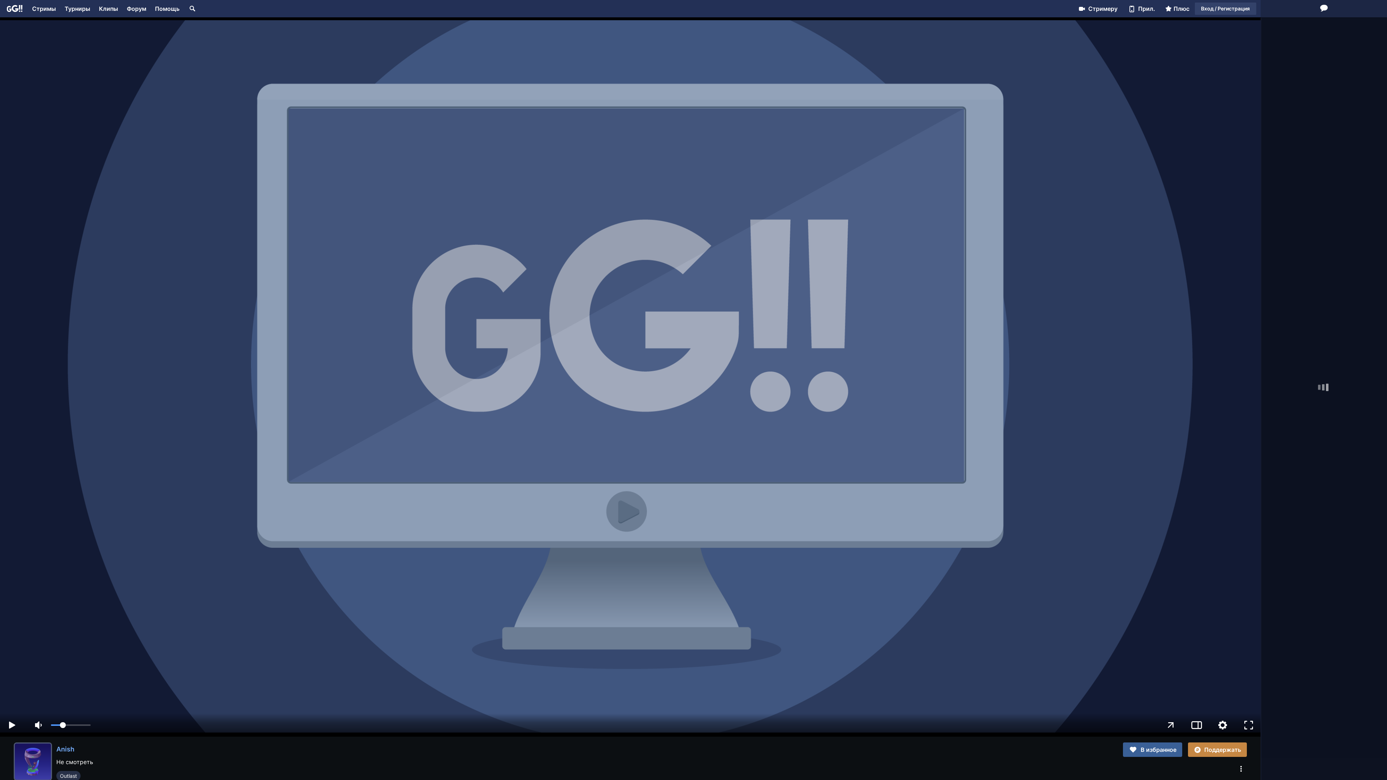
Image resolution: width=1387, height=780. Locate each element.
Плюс (1181, 8)
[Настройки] (1222, 725)
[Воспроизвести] (12, 725)
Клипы (108, 8)
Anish (65, 749)
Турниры (77, 8)
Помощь (167, 8)
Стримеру (1103, 8)
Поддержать (1222, 749)
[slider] (71, 725)
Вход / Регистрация (1225, 8)
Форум (136, 8)
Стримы (44, 8)
